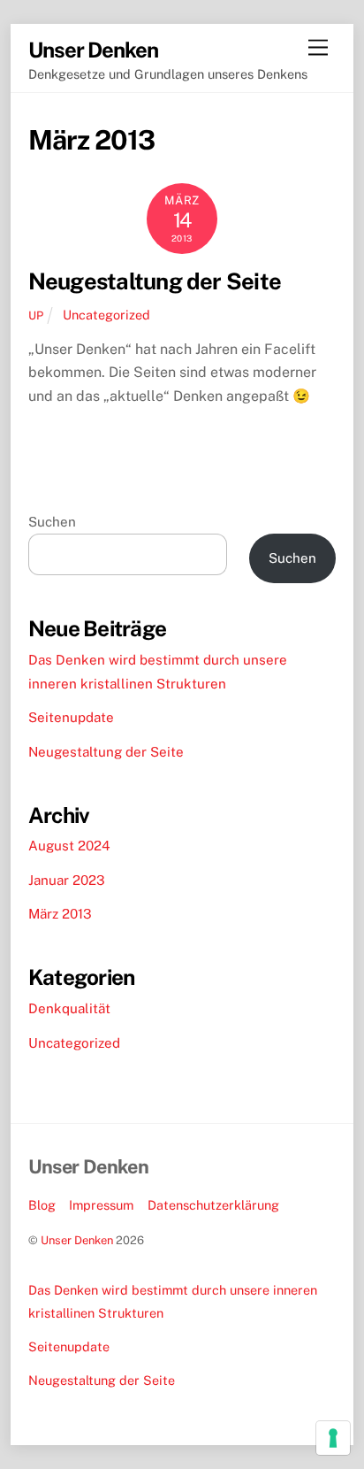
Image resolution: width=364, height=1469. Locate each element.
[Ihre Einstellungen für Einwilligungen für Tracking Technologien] (333, 1438)
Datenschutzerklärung (213, 1204)
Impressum (101, 1204)
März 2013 (60, 913)
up (36, 315)
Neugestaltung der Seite (154, 281)
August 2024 (69, 845)
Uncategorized (106, 314)
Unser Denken (77, 1240)
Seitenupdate (71, 717)
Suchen (52, 521)
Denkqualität (69, 1008)
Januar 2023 (66, 880)
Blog (42, 1204)
